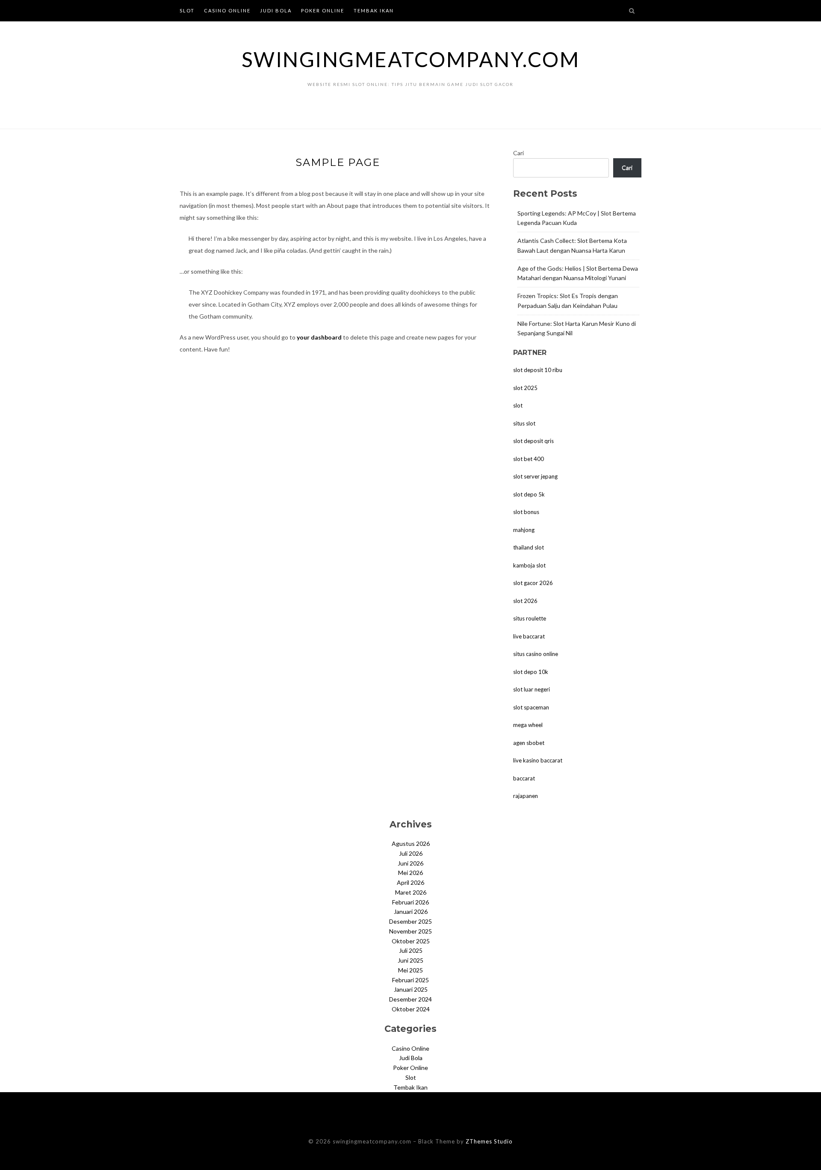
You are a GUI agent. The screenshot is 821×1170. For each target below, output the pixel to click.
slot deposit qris (533, 440)
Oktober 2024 (411, 1009)
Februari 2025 (410, 980)
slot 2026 (525, 600)
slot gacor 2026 (533, 582)
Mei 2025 (410, 970)
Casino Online (227, 10)
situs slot (524, 423)
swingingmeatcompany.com (411, 59)
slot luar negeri (531, 689)
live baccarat (529, 636)
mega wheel (528, 724)
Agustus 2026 (411, 843)
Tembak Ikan (374, 10)
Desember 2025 (410, 921)
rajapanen (525, 795)
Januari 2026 (411, 911)
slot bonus (526, 511)
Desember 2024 (410, 999)
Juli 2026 (410, 853)
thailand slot (528, 547)
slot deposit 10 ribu (537, 369)
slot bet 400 (528, 458)
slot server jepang (535, 476)
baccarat (524, 778)
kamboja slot (529, 565)
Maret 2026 (410, 892)
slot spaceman (531, 707)
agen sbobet (528, 742)
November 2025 (410, 931)
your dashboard (319, 337)
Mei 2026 (410, 872)
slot (518, 405)
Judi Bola (276, 10)
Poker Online (322, 10)
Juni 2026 (410, 863)
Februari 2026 (410, 902)
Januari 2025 (411, 989)
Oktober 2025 (411, 941)
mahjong (524, 529)
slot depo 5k (529, 494)
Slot (187, 10)
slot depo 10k (530, 671)
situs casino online (535, 653)
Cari (518, 153)
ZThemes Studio (489, 1141)
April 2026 (410, 882)
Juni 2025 (410, 960)
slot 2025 (525, 387)
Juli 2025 (410, 950)
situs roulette (529, 618)
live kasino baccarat (537, 760)
